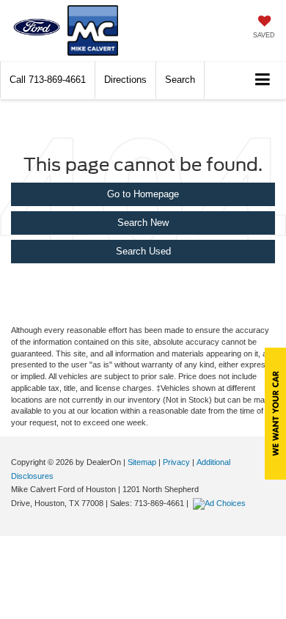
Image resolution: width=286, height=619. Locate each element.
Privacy (176, 462)
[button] (47, 79)
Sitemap (142, 462)
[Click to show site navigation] (263, 80)
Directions (125, 79)
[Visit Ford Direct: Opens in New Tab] (221, 503)
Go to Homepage (143, 193)
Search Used (143, 251)
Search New (143, 222)
